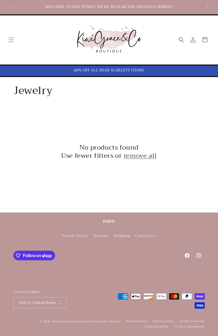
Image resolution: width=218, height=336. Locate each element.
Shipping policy (157, 326)
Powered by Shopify (105, 321)
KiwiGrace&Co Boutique (70, 321)
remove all (140, 156)
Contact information (189, 326)
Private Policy (75, 235)
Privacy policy (163, 321)
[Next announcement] (207, 7)
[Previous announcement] (10, 7)
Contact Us (145, 235)
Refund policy (136, 321)
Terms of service (192, 321)
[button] (11, 40)
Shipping (122, 235)
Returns (100, 235)
